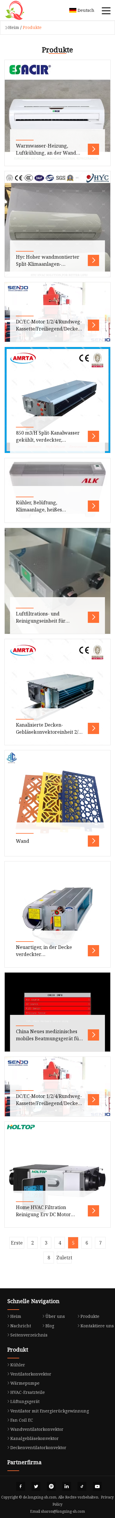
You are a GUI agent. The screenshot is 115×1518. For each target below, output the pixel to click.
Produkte (89, 1316)
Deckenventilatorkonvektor (38, 1447)
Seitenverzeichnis (28, 1335)
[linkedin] (66, 1486)
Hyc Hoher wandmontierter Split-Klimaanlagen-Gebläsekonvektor (47, 264)
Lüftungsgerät (25, 1401)
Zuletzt (64, 1257)
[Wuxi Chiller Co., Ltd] (22, 10)
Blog (49, 1326)
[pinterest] (51, 1486)
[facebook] (20, 1486)
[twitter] (36, 1486)
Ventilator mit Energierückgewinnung (49, 1411)
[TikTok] (82, 1486)
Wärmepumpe (25, 1383)
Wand (22, 841)
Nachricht (20, 1326)
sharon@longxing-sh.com (63, 1511)
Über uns (55, 1316)
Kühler (17, 1365)
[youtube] (97, 1486)
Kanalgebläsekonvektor (34, 1438)
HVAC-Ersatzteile (27, 1392)
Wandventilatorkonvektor (36, 1429)
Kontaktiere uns (97, 1326)
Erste (17, 1243)
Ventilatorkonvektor (30, 1374)
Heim (13, 27)
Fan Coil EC (21, 1420)
